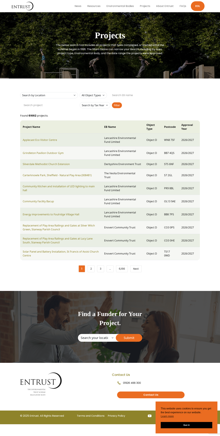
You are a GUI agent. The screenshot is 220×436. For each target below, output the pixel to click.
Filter (117, 105)
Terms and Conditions (91, 416)
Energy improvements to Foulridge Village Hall (51, 214)
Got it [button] (186, 425)
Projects (145, 6)
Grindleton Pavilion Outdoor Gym (43, 153)
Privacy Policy (116, 416)
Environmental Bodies (120, 6)
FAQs (183, 6)
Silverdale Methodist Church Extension (46, 164)
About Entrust (165, 6)
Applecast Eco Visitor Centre (40, 140)
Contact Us (150, 395)
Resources (93, 6)
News (78, 6)
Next (136, 269)
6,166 (123, 269)
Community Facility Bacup (38, 201)
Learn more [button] (167, 416)
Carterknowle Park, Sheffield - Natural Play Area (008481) (57, 175)
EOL (197, 6)
